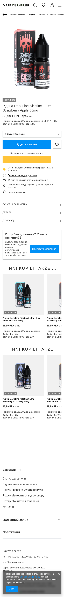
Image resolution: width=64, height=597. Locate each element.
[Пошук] (35, 5)
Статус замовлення (15, 478)
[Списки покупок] (43, 5)
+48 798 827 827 (12, 551)
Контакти (8, 506)
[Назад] (5, 14)
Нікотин (42, 15)
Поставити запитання (44, 248)
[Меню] (60, 5)
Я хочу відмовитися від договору (23, 495)
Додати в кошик (27, 144)
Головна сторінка (17, 15)
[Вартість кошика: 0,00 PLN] (52, 5)
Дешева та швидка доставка (22, 175)
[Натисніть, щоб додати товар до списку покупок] (57, 144)
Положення (11, 532)
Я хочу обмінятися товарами (21, 501)
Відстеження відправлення (20, 484)
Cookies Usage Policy (30, 577)
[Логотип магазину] (16, 5)
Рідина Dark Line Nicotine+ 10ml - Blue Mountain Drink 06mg (21, 319)
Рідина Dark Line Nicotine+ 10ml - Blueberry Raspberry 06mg (19, 400)
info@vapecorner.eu (13, 562)
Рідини (32, 15)
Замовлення (12, 469)
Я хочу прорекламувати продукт (23, 489)
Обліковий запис (15, 520)
